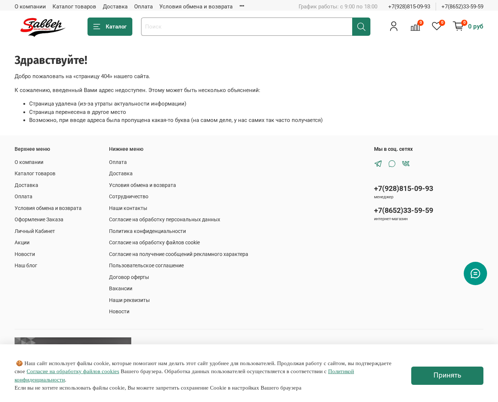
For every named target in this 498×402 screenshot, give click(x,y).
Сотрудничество (128, 196)
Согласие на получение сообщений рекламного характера (178, 254)
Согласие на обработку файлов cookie (154, 242)
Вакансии (120, 288)
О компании (30, 6)
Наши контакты (128, 208)
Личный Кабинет (35, 231)
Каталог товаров (74, 6)
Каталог (116, 26)
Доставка (115, 6)
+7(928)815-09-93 (409, 6)
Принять (447, 375)
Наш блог (26, 265)
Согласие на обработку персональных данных (164, 219)
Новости (25, 254)
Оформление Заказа (39, 219)
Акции (22, 242)
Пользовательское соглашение (146, 265)
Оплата (143, 6)
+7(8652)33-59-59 (462, 6)
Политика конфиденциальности (147, 231)
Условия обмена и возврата (196, 6)
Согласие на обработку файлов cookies (73, 371)
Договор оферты (129, 277)
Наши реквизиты (129, 300)
